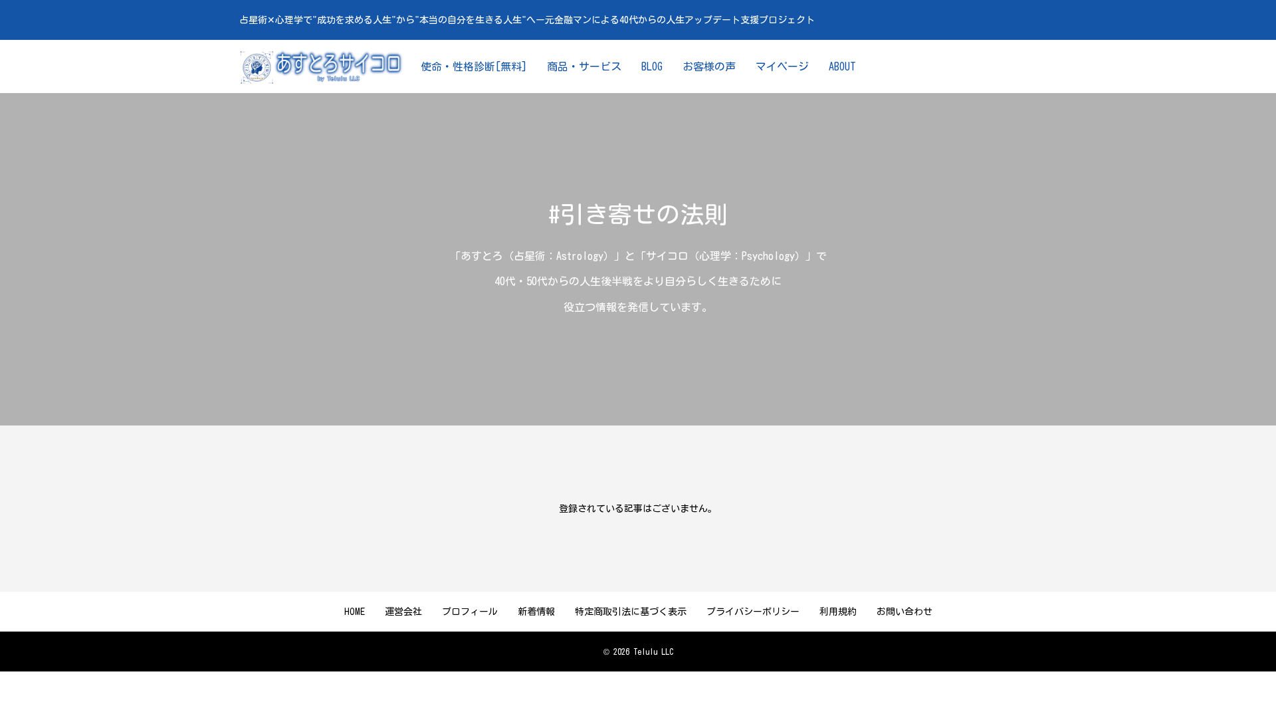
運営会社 (403, 611)
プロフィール (470, 611)
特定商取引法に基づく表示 (631, 611)
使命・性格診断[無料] (474, 66)
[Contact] (1009, 66)
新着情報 (536, 611)
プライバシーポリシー (752, 611)
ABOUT (842, 66)
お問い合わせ (904, 611)
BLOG (652, 66)
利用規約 (838, 611)
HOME (354, 611)
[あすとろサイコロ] (322, 66)
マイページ (782, 66)
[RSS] (1029, 66)
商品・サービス (584, 66)
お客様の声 (709, 66)
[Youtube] (990, 66)
